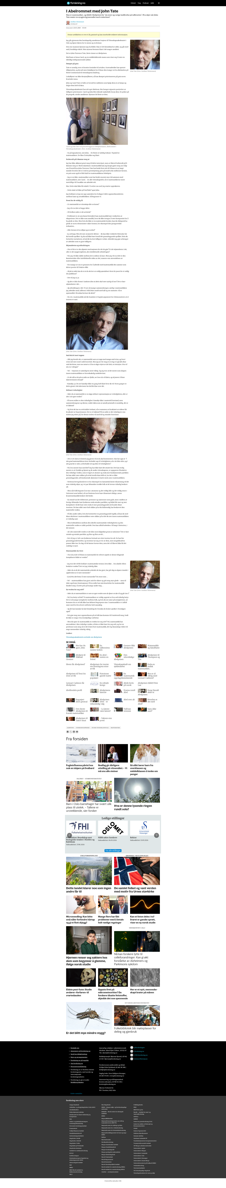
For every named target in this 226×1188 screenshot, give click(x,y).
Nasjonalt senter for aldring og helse (112, 1125)
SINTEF (136, 1119)
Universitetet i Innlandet (140, 1153)
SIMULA (136, 1116)
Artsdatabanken (74, 1109)
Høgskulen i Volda (74, 1143)
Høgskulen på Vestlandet (76, 1145)
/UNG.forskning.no (141, 1055)
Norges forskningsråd (108, 1149)
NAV (70, 1165)
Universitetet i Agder (139, 1148)
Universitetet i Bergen (140, 1150)
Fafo (70, 1119)
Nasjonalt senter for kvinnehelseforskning (114, 1130)
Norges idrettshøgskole (108, 1154)
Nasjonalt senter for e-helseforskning (112, 1128)
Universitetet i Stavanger (141, 1158)
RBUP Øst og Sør (138, 1109)
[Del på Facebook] (67, 731)
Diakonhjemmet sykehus (76, 1112)
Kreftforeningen (74, 1155)
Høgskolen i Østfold (75, 1140)
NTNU (103, 1116)
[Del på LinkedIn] (73, 731)
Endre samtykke (76, 1093)
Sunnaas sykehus (138, 1136)
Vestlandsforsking (139, 1165)
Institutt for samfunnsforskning (78, 1150)
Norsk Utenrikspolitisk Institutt (111, 1164)
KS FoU (71, 1153)
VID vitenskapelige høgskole (142, 1170)
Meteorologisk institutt (76, 1162)
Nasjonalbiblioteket (107, 1118)
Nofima (104, 1137)
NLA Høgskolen (106, 1104)
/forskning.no (139, 1051)
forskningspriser (83, 727)
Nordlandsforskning (107, 1142)
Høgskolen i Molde (74, 1138)
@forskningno (139, 1047)
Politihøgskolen (138, 1104)
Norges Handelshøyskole (109, 1147)
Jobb (152, 3)
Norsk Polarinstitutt (107, 1157)
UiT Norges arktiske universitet (142, 1145)
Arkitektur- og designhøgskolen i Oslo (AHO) (82, 1107)
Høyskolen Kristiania (75, 1148)
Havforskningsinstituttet (76, 1136)
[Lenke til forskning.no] (96, 2)
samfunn (70, 727)
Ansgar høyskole (74, 1104)
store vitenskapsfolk (100, 727)
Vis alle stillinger (113, 851)
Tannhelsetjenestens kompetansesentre (145, 1140)
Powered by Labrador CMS (113, 1181)
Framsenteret (73, 1128)
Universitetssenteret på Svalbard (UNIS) (145, 1163)
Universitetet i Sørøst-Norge (141, 1160)
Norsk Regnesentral (107, 1159)
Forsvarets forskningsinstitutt (78, 1126)
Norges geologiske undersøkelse (111, 1152)
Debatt (133, 3)
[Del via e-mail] (76, 731)
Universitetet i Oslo (139, 1155)
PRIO (135, 1107)
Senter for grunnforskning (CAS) (143, 1121)
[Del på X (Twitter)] (70, 731)
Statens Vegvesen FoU (140, 1131)
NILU (70, 1174)
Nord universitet (106, 1139)
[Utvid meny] (159, 3)
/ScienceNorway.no (141, 1059)
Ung (139, 3)
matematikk (115, 727)
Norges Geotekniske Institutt (110, 1144)
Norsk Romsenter (107, 1162)
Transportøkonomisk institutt (142, 1143)
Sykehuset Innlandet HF (140, 1138)
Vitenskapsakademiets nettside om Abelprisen (84, 637)
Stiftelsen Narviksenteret (141, 1133)
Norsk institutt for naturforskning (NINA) (113, 1167)
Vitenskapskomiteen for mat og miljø (144, 1173)
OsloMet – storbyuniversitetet (110, 1172)
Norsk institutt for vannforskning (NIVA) (113, 1169)
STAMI (135, 1128)
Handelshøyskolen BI (75, 1133)
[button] (69, 835)
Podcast (146, 3)
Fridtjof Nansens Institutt (76, 1131)
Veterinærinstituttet (139, 1168)
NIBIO (71, 1167)
